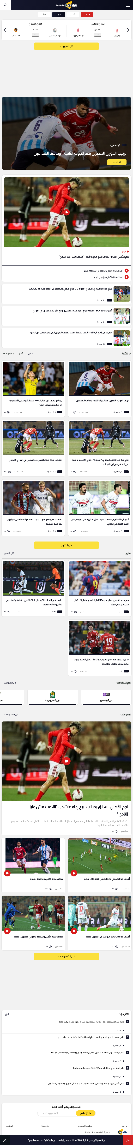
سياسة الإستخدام (85, 1126)
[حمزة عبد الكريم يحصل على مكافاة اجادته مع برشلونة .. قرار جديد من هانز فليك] (98, 588)
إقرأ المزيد (117, 162)
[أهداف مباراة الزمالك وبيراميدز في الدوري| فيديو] (99, 923)
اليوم (59, 15)
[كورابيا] (66, 5)
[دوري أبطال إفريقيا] (53, 696)
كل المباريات (66, 46)
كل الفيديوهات (11, 714)
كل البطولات (10, 682)
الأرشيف (9, 1126)
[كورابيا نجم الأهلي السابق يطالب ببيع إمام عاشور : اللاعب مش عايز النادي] (66, 778)
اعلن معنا (45, 1126)
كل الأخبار (66, 545)
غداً (44, 15)
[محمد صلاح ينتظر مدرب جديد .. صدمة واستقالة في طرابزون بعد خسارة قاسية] (32, 508)
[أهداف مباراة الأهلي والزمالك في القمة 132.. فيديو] (66, 270)
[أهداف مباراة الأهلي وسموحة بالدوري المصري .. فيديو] (33, 923)
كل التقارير (9, 553)
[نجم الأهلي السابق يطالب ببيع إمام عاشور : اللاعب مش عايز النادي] (66, 220)
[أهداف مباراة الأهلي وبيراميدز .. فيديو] (66, 277)
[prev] (128, 30)
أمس (73, 15)
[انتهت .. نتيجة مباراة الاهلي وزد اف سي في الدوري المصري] (32, 448)
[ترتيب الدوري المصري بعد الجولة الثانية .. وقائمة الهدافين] (66, 133)
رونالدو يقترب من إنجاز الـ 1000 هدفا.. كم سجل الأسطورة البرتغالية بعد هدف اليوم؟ (66, 1140)
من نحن (124, 1126)
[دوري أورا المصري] (106, 696)
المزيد (6, 1014)
